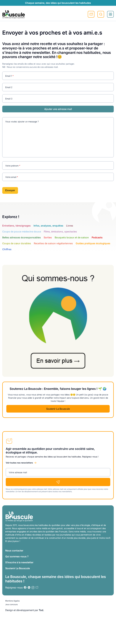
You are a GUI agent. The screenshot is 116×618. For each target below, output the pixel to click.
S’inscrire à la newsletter (19, 562)
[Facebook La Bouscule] (25, 587)
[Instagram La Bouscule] (32, 587)
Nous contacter (14, 550)
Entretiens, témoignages (16, 225)
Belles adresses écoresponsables (21, 237)
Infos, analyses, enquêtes (48, 225)
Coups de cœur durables (16, 243)
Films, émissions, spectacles (60, 231)
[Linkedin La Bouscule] (29, 587)
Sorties (48, 237)
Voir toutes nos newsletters (19, 462)
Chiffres (6, 249)
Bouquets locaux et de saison (72, 237)
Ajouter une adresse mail (58, 109)
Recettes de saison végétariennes (53, 243)
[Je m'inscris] (58, 482)
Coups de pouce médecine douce (21, 231)
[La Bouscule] (13, 14)
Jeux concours (11, 604)
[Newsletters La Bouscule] (36, 587)
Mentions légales (12, 601)
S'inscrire (91, 14)
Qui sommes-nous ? (17, 556)
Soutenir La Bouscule (58, 408)
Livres (69, 225)
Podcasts (97, 237)
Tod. (41, 610)
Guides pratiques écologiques (93, 243)
